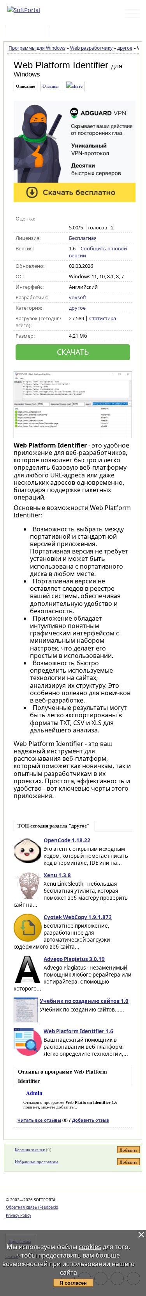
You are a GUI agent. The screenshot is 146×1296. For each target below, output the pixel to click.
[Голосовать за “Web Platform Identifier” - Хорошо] (97, 219)
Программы (27, 32)
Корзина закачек (30, 1149)
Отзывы (50, 86)
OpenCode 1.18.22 (67, 840)
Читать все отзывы (39, 1120)
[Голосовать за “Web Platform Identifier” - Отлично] (106, 219)
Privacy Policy (18, 1215)
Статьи (66, 32)
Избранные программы (36, 1161)
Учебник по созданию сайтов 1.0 (84, 1001)
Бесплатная (83, 237)
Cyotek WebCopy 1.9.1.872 (78, 917)
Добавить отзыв (90, 1120)
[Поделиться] (74, 86)
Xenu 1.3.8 (57, 875)
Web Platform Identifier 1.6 (78, 1031)
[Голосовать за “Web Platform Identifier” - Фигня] (73, 219)
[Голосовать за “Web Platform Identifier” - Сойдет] (89, 219)
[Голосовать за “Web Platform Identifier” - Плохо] (81, 219)
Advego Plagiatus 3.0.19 (74, 959)
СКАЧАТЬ (73, 352)
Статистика (102, 318)
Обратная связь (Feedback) (32, 1207)
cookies (90, 1246)
